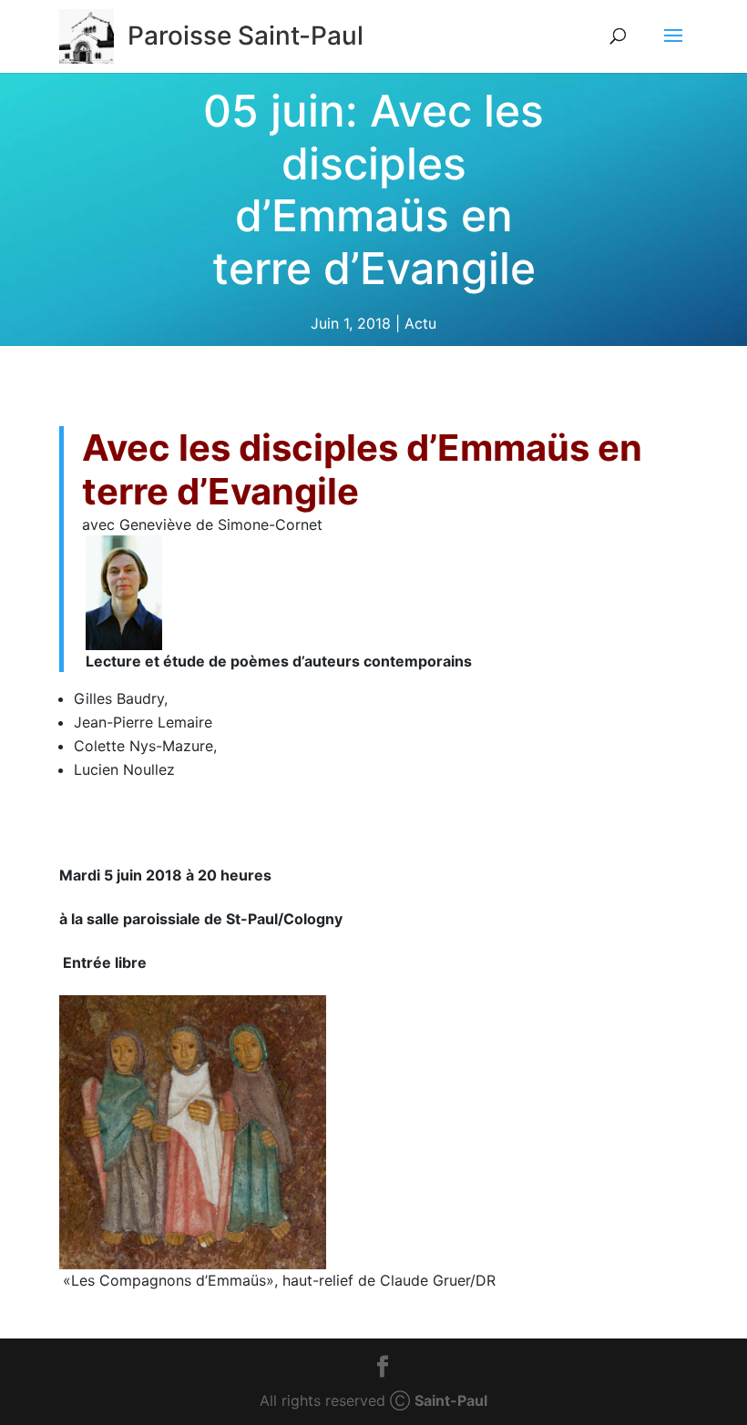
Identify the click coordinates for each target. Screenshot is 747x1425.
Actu (420, 323)
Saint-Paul (450, 1400)
